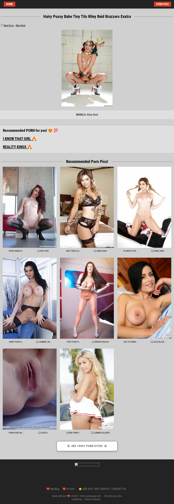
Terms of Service (92, 499)
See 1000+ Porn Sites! (87, 445)
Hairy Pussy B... (16, 342)
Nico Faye (44, 251)
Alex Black (158, 342)
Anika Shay (101, 251)
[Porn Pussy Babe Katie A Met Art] (30, 389)
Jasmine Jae (44, 342)
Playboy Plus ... (130, 251)
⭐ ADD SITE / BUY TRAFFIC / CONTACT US (102, 489)
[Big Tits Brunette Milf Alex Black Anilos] (144, 298)
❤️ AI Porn (69, 489)
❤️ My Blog (52, 489)
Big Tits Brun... (130, 342)
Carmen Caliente (101, 433)
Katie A (44, 433)
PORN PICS (162, 4)
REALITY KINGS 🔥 (17, 147)
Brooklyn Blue (101, 342)
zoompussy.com (93, 496)
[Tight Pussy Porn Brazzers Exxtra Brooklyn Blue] (87, 298)
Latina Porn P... (73, 433)
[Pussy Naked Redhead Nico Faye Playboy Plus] (30, 207)
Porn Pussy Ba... (16, 433)
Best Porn (9, 25)
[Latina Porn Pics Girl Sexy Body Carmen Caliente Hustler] (87, 389)
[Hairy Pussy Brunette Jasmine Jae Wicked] (30, 298)
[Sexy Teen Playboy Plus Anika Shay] (87, 207)
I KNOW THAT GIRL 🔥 (19, 139)
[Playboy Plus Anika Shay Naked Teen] (144, 207)
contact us (77, 499)
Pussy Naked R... (16, 251)
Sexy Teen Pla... (73, 251)
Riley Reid (20, 25)
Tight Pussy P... (73, 342)
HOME (9, 4)
